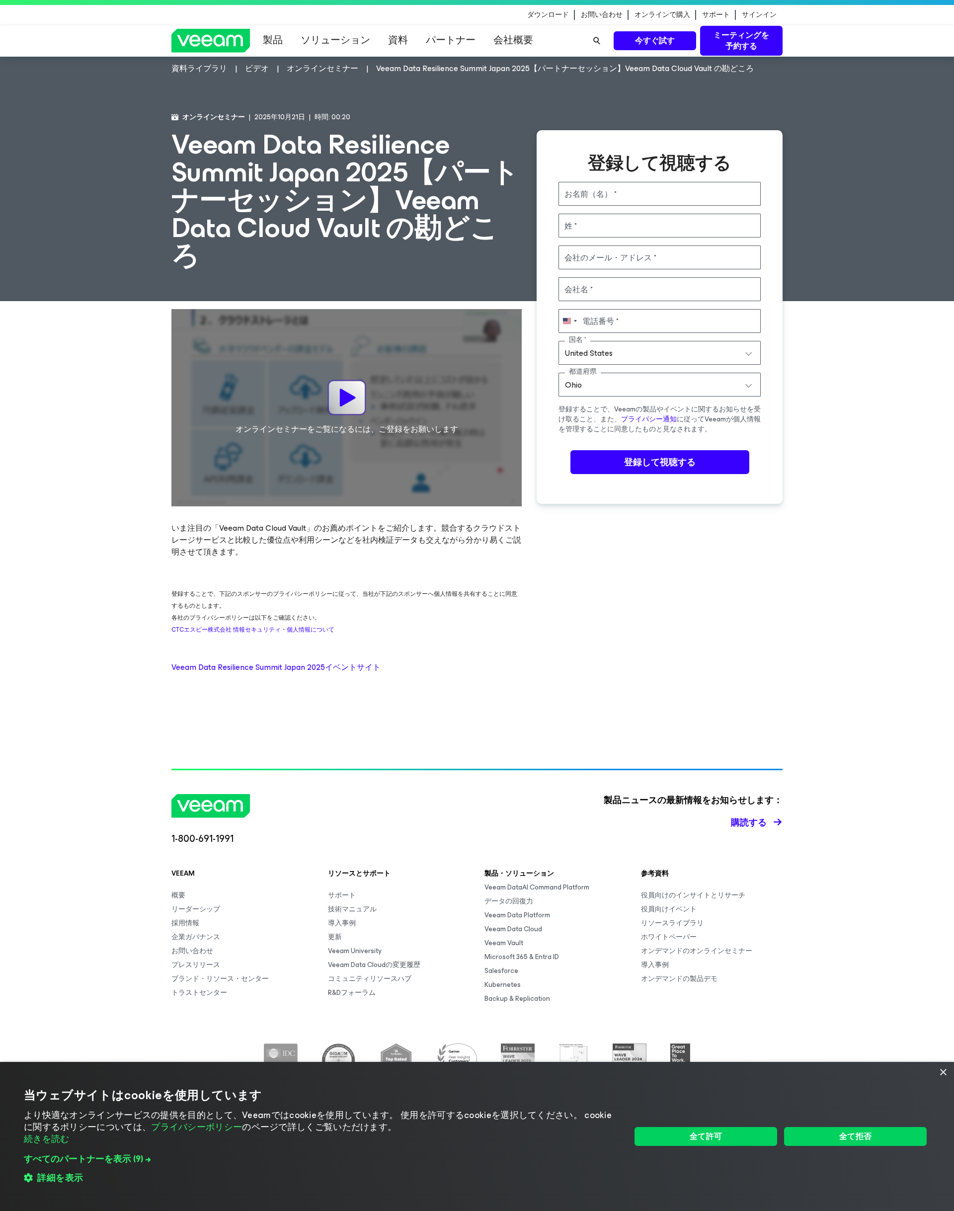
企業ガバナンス (195, 937)
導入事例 (342, 923)
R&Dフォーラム (352, 992)
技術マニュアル (352, 909)
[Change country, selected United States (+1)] (569, 321)
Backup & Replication (517, 998)
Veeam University (355, 951)
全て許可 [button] (706, 1136)
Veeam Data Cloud (513, 929)
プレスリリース (195, 964)
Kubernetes (502, 984)
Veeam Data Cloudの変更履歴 (374, 964)
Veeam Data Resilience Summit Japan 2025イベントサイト (276, 667)
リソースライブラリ (672, 923)
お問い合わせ (602, 15)
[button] (318, 1159)
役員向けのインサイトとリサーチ (693, 895)
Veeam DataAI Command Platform (536, 887)
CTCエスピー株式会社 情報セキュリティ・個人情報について (252, 630)
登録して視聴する (660, 462)
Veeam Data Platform (517, 915)
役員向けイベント (669, 909)
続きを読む (47, 1138)
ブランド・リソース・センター (220, 978)
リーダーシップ (195, 909)
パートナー (451, 40)
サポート (716, 15)
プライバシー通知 (649, 419)
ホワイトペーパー (669, 937)
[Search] (597, 41)
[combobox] (659, 353)
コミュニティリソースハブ (369, 978)
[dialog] (477, 1136)
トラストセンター (199, 992)
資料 (398, 40)
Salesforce (501, 970)
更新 (335, 937)
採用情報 (185, 923)
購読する (749, 822)
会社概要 (513, 40)
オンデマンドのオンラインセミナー (696, 951)
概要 (178, 895)
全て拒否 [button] (855, 1136)
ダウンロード (548, 15)
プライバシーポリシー (196, 1127)
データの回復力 (508, 901)
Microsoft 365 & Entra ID (521, 957)
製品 (273, 40)
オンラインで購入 (662, 15)
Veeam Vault (503, 943)
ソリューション (335, 40)
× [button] (943, 1072)
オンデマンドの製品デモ (679, 978)
